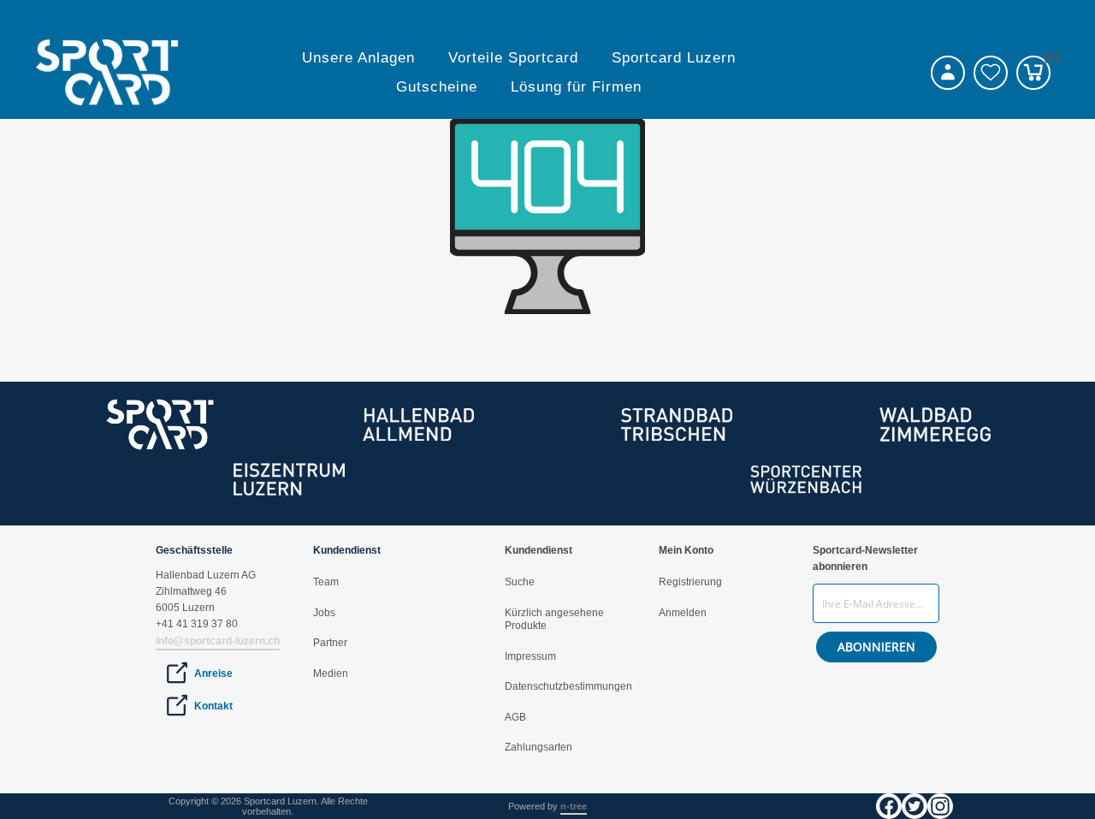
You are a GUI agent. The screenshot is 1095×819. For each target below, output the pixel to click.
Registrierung (690, 582)
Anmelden (683, 613)
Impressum (530, 656)
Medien (330, 674)
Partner (330, 643)
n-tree (573, 806)
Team (326, 582)
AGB (515, 717)
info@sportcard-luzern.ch (218, 641)
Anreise (213, 674)
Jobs (324, 613)
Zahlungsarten (538, 747)
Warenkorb (1047, 59)
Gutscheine (436, 87)
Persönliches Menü (948, 73)
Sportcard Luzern (674, 58)
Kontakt (213, 706)
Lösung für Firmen (576, 87)
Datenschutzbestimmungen (568, 686)
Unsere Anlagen (358, 58)
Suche (520, 582)
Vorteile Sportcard (513, 58)
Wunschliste (991, 73)
